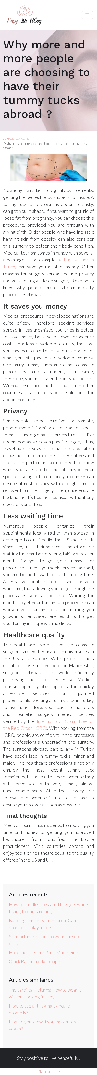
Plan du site (48, 1071)
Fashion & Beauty (18, 139)
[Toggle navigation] (87, 15)
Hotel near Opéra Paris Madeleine (43, 952)
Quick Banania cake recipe (34, 961)
